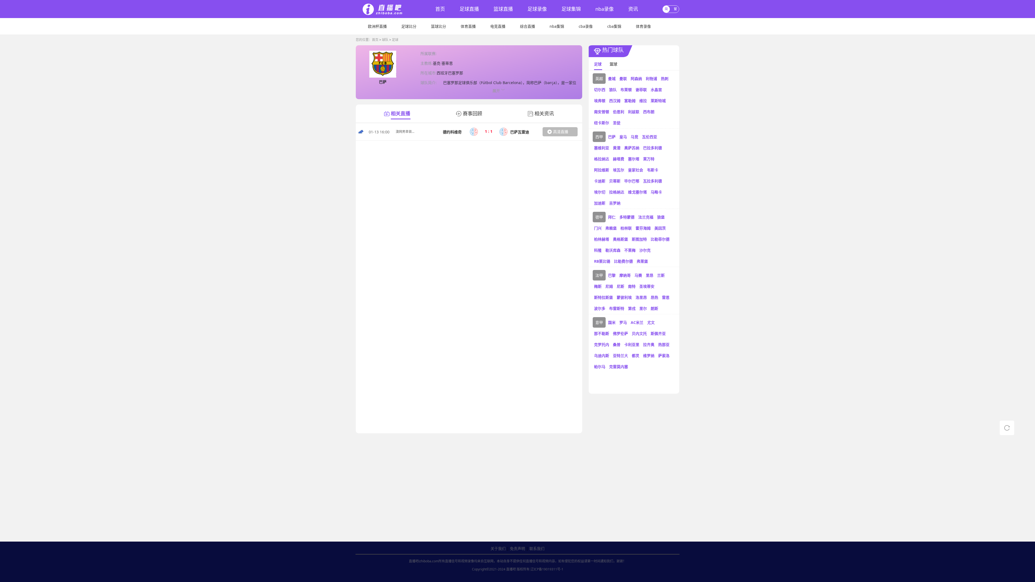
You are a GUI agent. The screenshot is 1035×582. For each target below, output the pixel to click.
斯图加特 (639, 239)
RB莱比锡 (602, 261)
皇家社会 (635, 169)
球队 (385, 39)
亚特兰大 (620, 355)
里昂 (649, 275)
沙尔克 (645, 250)
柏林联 (626, 228)
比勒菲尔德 (660, 239)
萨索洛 (664, 355)
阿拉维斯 (601, 169)
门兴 (598, 228)
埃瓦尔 (618, 169)
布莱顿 (626, 89)
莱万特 (648, 158)
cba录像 (586, 26)
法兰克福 (645, 217)
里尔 (643, 308)
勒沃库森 (612, 250)
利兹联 (633, 111)
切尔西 (599, 89)
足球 (395, 39)
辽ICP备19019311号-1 (546, 569)
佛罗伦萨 (620, 333)
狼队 (613, 89)
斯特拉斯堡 (603, 297)
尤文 (651, 322)
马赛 (638, 275)
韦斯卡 (652, 169)
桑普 (616, 344)
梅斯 (598, 286)
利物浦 (651, 78)
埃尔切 (599, 192)
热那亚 (664, 344)
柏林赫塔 (601, 239)
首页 (440, 9)
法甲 (599, 275)
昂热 (654, 297)
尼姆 (609, 286)
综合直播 (527, 26)
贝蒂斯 (614, 180)
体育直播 (468, 26)
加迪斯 (599, 203)
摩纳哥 (625, 275)
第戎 (632, 308)
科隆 (598, 250)
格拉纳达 (601, 158)
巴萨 (612, 136)
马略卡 (656, 192)
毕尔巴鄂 (631, 180)
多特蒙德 (626, 217)
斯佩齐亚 (658, 333)
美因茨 (660, 228)
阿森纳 (636, 78)
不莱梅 (630, 250)
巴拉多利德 (652, 147)
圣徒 (616, 122)
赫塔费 (618, 158)
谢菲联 (641, 89)
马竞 (634, 136)
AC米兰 (637, 322)
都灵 (635, 355)
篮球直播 (503, 9)
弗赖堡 (611, 228)
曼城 (612, 78)
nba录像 (604, 9)
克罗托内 (601, 344)
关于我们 (498, 548)
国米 (612, 322)
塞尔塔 (633, 158)
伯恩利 (618, 111)
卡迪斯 (599, 180)
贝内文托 (639, 333)
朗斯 (654, 308)
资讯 (633, 9)
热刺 (664, 78)
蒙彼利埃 (624, 297)
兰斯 (661, 275)
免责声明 (517, 548)
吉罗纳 (614, 203)
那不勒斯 (601, 333)
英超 (599, 78)
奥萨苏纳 (631, 147)
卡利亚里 (631, 344)
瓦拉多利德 (652, 180)
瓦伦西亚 (649, 136)
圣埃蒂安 (646, 286)
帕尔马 (599, 366)
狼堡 (661, 217)
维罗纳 (648, 355)
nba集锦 (557, 26)
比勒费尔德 (623, 261)
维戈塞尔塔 (637, 192)
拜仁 (612, 217)
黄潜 (616, 147)
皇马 (623, 136)
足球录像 (537, 9)
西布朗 (648, 111)
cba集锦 (614, 26)
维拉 (643, 100)
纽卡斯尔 (601, 122)
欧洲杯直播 (377, 26)
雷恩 (666, 297)
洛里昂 (641, 297)
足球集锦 (571, 9)
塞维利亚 (601, 147)
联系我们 (536, 548)
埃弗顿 (599, 100)
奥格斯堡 (620, 239)
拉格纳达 (616, 192)
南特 (632, 286)
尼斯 (620, 286)
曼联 (623, 78)
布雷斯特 (616, 308)
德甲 (599, 217)
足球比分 (408, 26)
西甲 (599, 136)
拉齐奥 (648, 344)
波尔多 (599, 308)
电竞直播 (497, 26)
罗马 (623, 322)
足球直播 (469, 9)
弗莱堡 (642, 261)
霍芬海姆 (643, 228)
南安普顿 (601, 111)
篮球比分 (438, 26)
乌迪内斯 (601, 355)
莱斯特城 (658, 100)
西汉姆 (614, 100)
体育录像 (643, 26)
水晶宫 (656, 89)
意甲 (599, 322)
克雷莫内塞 (618, 366)
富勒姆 (630, 100)
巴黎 (612, 275)
